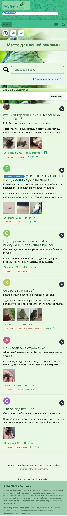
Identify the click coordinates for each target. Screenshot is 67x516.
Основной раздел (44, 294)
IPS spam (22, 479)
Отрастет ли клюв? (18, 290)
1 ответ (31, 217)
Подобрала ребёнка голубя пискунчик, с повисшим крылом (29, 243)
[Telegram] (21, 33)
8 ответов (31, 267)
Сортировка (56, 96)
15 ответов (34, 152)
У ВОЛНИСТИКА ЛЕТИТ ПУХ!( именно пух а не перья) (33, 178)
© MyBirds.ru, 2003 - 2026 (17, 485)
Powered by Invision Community (33, 469)
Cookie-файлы (52, 465)
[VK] (13, 33)
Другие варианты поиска (47, 79)
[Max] (5, 33)
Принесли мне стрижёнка (24, 348)
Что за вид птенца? (18, 409)
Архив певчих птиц (50, 413)
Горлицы (45, 123)
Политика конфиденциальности (24, 465)
